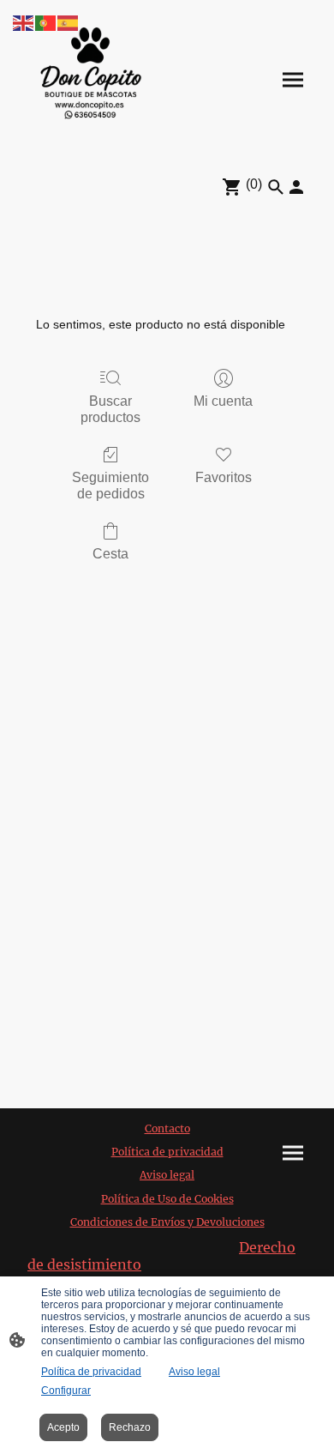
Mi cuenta (223, 401)
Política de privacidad (91, 1372)
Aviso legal (194, 1372)
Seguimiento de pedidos (110, 485)
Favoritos (223, 477)
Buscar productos (110, 409)
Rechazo (130, 1427)
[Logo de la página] (90, 79)
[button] (24, 22)
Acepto (63, 1427)
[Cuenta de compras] (296, 187)
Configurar (66, 1391)
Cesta (110, 553)
